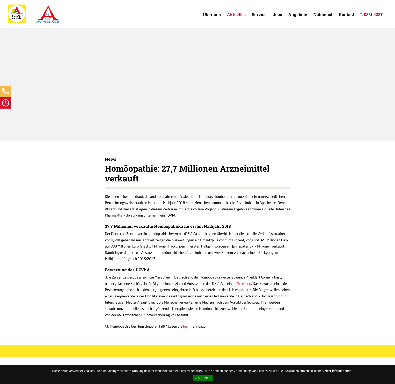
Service (259, 14)
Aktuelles (236, 14)
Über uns (212, 14)
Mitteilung (243, 283)
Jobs (277, 14)
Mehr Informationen (338, 371)
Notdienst (322, 14)
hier (186, 326)
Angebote (297, 14)
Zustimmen (203, 378)
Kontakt (346, 14)
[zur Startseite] (16, 22)
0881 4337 (373, 14)
